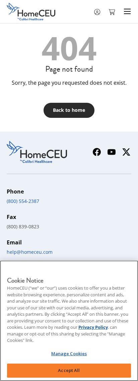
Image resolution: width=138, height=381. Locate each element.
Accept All (69, 370)
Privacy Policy (93, 327)
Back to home (69, 110)
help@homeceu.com (30, 252)
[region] (69, 320)
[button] (112, 11)
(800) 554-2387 (23, 201)
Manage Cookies (69, 354)
